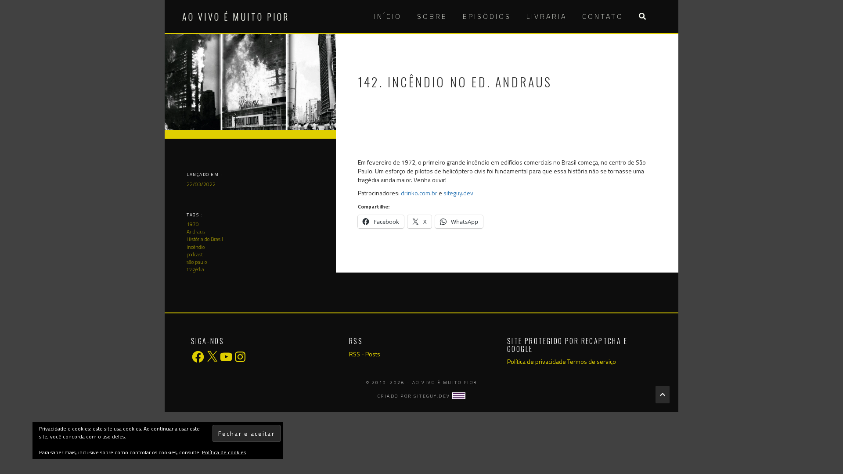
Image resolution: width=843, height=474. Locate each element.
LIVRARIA (546, 16)
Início (388, 16)
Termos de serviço (591, 361)
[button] (642, 16)
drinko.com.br (419, 193)
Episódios (487, 16)
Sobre (432, 16)
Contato (602, 16)
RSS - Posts (364, 354)
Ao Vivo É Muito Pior (235, 17)
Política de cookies (224, 452)
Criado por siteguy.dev (415, 396)
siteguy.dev (458, 193)
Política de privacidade (536, 361)
